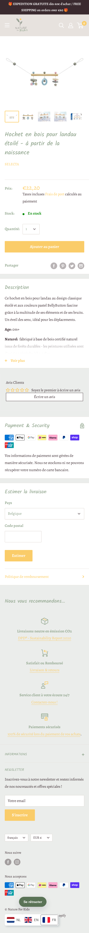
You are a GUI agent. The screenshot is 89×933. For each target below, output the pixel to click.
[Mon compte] (70, 25)
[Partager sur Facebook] (54, 265)
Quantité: (12, 229)
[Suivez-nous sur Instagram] (17, 862)
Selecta (12, 164)
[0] (80, 25)
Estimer (18, 555)
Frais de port (54, 194)
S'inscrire (20, 815)
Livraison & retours (44, 670)
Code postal (14, 525)
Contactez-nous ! (44, 702)
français (12, 837)
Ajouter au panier (44, 246)
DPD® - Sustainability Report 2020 (44, 638)
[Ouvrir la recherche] (61, 25)
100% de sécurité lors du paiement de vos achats (44, 734)
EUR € (37, 837)
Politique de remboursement (27, 576)
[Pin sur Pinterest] (63, 265)
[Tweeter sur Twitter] (72, 265)
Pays (8, 502)
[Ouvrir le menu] (7, 25)
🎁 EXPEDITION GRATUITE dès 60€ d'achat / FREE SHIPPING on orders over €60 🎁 (44, 7)
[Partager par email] (81, 265)
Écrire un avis (44, 396)
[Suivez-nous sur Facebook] (8, 862)
